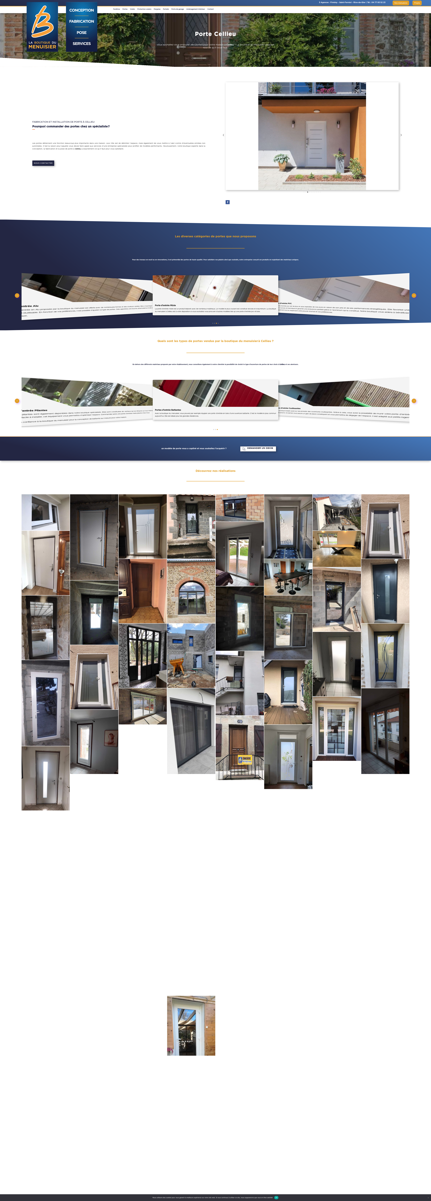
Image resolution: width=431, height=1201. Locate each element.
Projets (417, 3)
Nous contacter (43, 163)
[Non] (428, 1198)
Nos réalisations (400, 3)
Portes (125, 9)
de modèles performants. (151, 146)
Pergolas (157, 9)
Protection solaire (144, 9)
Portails (166, 9)
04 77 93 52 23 (378, 2)
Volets (132, 9)
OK (276, 1197)
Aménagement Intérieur (195, 9)
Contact (210, 9)
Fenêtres (116, 9)
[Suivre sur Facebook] (228, 202)
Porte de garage (177, 9)
